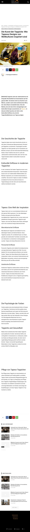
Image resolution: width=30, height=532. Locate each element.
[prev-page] (2, 450)
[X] (10, 69)
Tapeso (23, 109)
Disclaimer (15, 518)
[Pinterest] (13, 69)
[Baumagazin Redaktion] (3, 74)
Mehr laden (14, 507)
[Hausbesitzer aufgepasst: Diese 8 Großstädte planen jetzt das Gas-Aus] (5, 502)
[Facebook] (7, 69)
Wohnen (5, 25)
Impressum (15, 517)
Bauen (3, 439)
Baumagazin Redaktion (11, 74)
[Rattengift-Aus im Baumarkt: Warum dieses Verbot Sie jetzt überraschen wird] (5, 430)
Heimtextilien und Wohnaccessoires (15, 25)
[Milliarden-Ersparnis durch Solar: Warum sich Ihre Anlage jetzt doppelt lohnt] (5, 445)
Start (2, 25)
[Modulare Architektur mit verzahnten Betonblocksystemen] (5, 437)
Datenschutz (15, 515)
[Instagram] (15, 529)
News (3, 28)
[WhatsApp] (16, 69)
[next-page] (4, 450)
